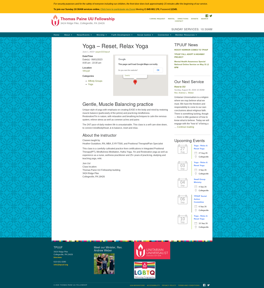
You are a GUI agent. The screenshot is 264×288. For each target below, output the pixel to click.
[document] (132, 137)
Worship (100, 35)
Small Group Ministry (199, 180)
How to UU (179, 87)
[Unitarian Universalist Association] (152, 250)
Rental (171, 19)
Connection (163, 35)
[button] (135, 82)
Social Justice (144, 35)
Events (127, 75)
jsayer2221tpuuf (103, 52)
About (67, 35)
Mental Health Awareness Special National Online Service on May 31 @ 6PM (191, 64)
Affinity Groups (95, 81)
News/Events (83, 35)
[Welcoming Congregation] (145, 269)
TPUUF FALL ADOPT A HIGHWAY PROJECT (189, 55)
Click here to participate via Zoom (118, 9)
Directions (183, 19)
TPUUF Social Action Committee (200, 199)
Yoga (90, 84)
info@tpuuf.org (61, 265)
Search (204, 19)
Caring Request (157, 19)
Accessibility (153, 285)
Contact (179, 21)
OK (158, 70)
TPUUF (86, 71)
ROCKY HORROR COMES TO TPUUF (191, 50)
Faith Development (121, 35)
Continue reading (185, 127)
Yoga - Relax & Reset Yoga (200, 147)
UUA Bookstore (137, 285)
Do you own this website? (128, 70)
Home (56, 35)
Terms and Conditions (189, 285)
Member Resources (185, 35)
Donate (194, 19)
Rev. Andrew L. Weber (184, 93)
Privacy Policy (169, 285)
